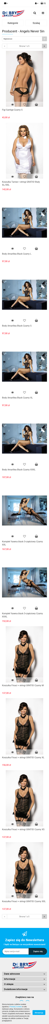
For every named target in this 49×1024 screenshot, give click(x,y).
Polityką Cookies (16, 1007)
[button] (24, 974)
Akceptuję (39, 1013)
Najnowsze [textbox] (8, 39)
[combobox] (24, 38)
